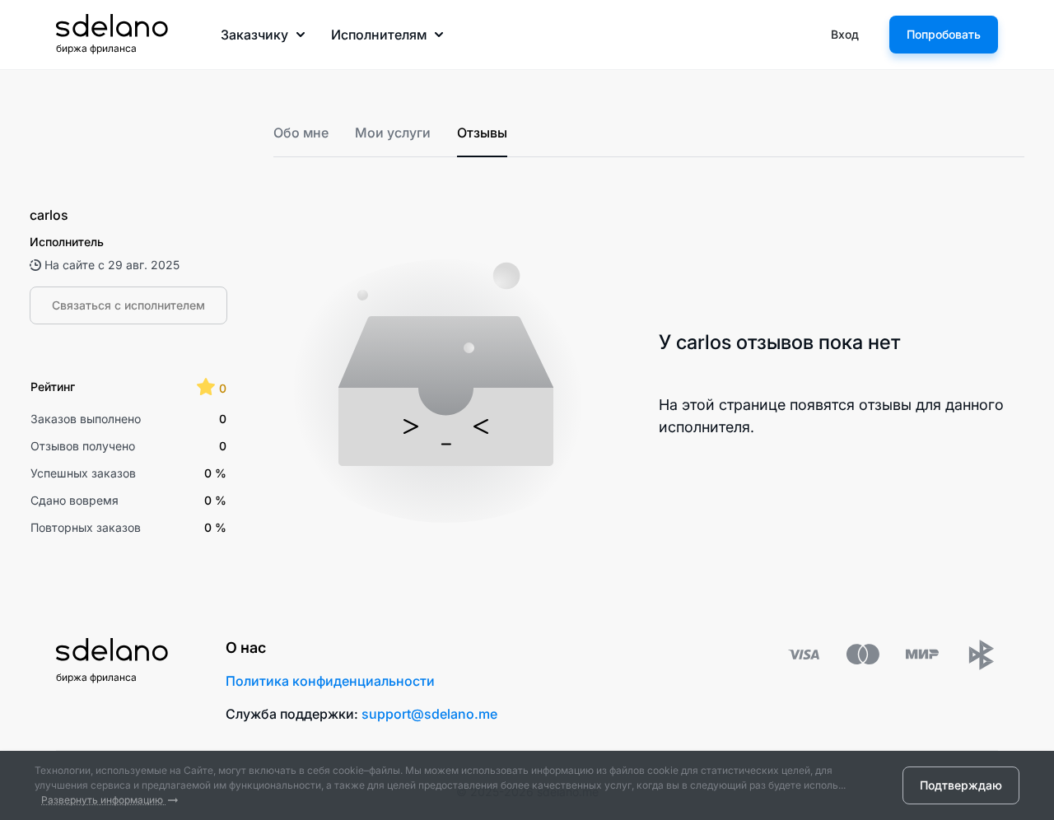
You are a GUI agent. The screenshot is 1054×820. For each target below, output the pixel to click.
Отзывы (482, 132)
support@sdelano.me (429, 714)
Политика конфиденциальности (330, 681)
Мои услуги (393, 132)
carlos (49, 215)
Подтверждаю (961, 785)
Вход (845, 34)
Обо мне (301, 132)
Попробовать (944, 34)
